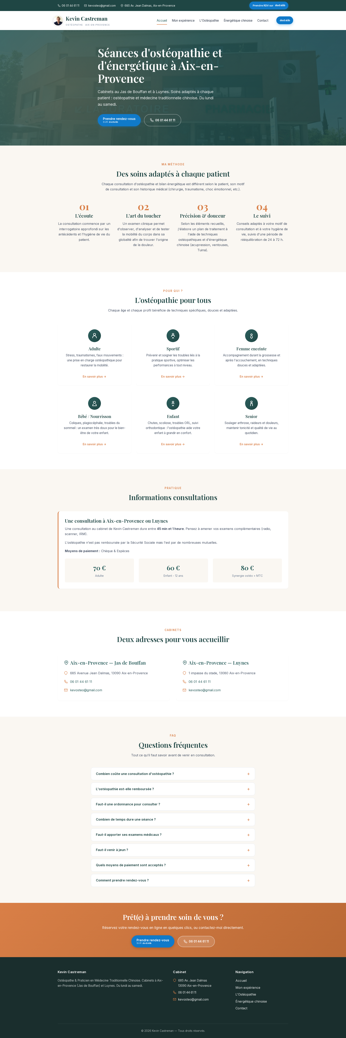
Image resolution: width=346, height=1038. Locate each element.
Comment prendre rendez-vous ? (122, 880)
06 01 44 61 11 (165, 120)
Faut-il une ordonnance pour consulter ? (128, 804)
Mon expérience (183, 20)
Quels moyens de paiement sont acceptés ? (131, 865)
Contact (262, 20)
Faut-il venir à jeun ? (112, 850)
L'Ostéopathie (209, 20)
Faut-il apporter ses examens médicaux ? (129, 835)
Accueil (162, 20)
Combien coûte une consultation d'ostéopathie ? (135, 774)
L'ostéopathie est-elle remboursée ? (125, 789)
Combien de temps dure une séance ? (126, 819)
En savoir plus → (94, 376)
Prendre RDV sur (269, 5)
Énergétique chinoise (238, 20)
